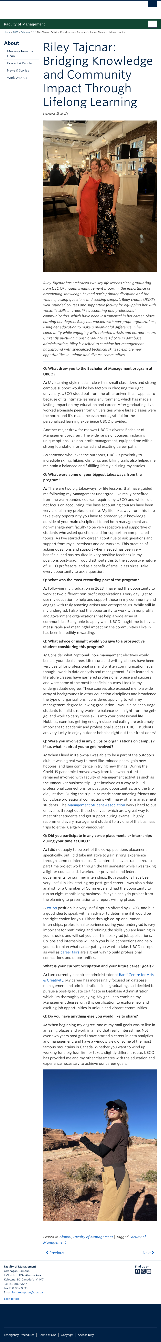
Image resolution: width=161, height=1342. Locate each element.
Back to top (12, 1298)
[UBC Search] (152, 5)
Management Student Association (96, 805)
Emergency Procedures (19, 1335)
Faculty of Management (93, 1237)
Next (147, 1253)
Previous (56, 1253)
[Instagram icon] (143, 1272)
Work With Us (17, 78)
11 (33, 32)
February (25, 32)
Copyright (67, 1335)
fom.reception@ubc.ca (27, 1292)
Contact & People (19, 63)
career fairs (69, 952)
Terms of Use (47, 1335)
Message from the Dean (20, 54)
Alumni (65, 1237)
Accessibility (86, 1335)
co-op (52, 908)
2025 (15, 32)
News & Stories (18, 70)
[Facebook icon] (137, 1272)
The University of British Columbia (69, 8)
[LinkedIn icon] (148, 1272)
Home (7, 32)
